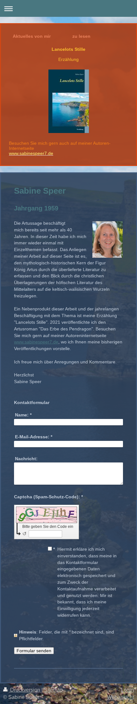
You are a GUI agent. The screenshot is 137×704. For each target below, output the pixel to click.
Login (127, 690)
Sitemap (53, 690)
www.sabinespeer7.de (36, 341)
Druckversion (25, 690)
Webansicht (120, 697)
